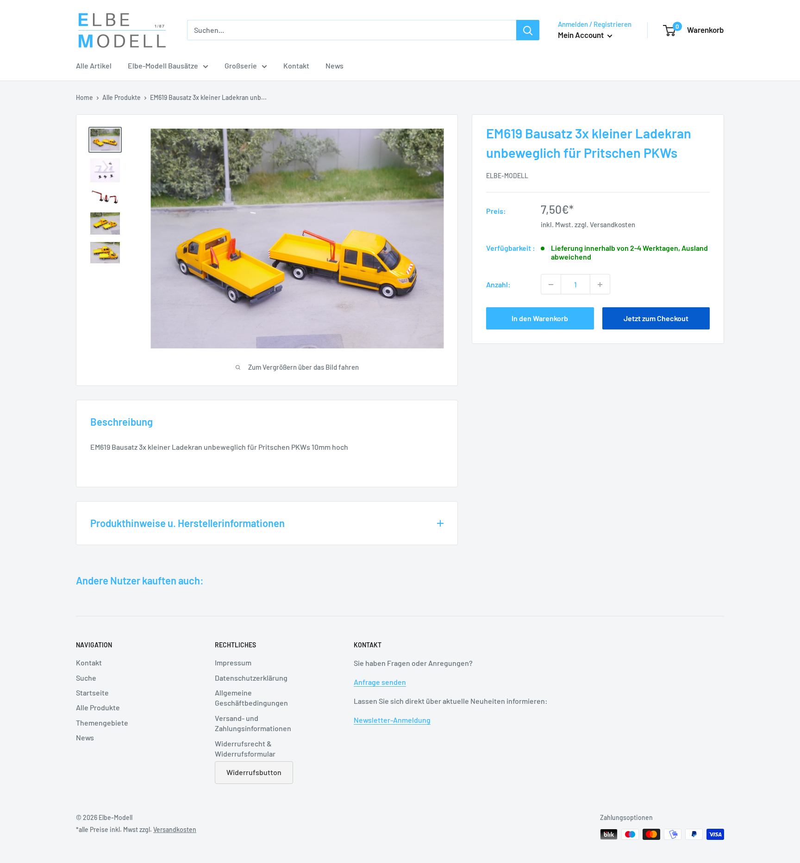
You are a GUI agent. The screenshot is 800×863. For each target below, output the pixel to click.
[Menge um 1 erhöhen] (600, 284)
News (334, 65)
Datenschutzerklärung (251, 677)
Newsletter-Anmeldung (392, 719)
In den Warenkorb (540, 318)
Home (84, 97)
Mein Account (581, 34)
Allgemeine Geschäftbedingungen (251, 697)
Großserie (241, 65)
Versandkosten (612, 224)
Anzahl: (498, 284)
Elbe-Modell (507, 176)
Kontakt (296, 65)
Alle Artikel (94, 65)
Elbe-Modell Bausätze (163, 65)
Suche (86, 677)
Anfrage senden (380, 681)
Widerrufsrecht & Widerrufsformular (245, 748)
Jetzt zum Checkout (656, 318)
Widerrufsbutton (253, 772)
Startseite (92, 692)
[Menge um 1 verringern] (551, 284)
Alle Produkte (121, 97)
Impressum (233, 662)
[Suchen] (527, 30)
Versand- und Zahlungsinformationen (253, 723)
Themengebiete (102, 722)
